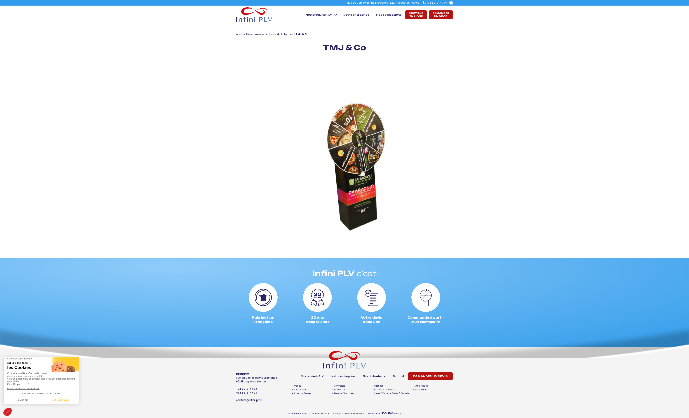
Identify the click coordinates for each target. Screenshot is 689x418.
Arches (297, 385)
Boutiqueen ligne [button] (416, 15)
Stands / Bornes (302, 393)
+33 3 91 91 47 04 (436, 2)
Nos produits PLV (319, 14)
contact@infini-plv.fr (249, 400)
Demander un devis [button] (440, 15)
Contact (398, 376)
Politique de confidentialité (348, 413)
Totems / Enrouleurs (345, 393)
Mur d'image (421, 385)
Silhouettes (420, 389)
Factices (378, 385)
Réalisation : (375, 413)
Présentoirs (340, 389)
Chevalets (339, 385)
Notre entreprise (356, 14)
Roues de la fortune (281, 34)
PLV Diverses (300, 389)
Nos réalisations (389, 14)
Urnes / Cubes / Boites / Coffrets (391, 393)
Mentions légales (319, 413)
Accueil (240, 34)
